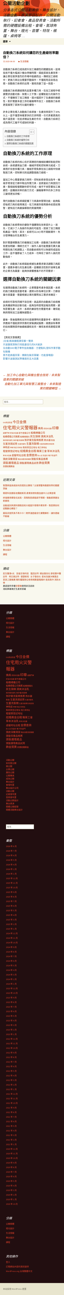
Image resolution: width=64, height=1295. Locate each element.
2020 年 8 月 (11, 1167)
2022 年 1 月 (11, 1089)
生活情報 (24, 61)
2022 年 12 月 (12, 1039)
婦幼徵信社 (45, 573)
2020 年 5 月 (11, 1181)
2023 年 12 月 (12, 988)
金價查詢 (31, 455)
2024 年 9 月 (11, 947)
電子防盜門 (52, 455)
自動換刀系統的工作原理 (18, 136)
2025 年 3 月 (11, 919)
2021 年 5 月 (11, 1126)
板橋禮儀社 (25, 436)
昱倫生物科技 (22, 573)
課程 (5, 554)
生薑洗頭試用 (10, 443)
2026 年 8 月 (11, 846)
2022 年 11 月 (12, 1043)
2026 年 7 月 (11, 851)
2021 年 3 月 (11, 1135)
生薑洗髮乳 (22, 444)
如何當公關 (11, 763)
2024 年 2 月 (11, 979)
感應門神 (6, 433)
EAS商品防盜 (7, 423)
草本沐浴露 (7, 456)
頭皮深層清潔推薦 (24, 459)
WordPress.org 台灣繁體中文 (19, 1271)
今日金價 (19, 422)
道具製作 (50, 579)
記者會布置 (11, 794)
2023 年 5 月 (11, 1016)
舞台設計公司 (12, 788)
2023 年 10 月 (12, 993)
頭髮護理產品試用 (29, 462)
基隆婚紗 (41, 579)
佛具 (40, 428)
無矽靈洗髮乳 (8, 440)
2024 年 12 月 (12, 933)
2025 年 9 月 (11, 892)
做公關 (9, 766)
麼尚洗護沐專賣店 (50, 576)
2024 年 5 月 (11, 965)
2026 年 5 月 (11, 860)
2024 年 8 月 (11, 951)
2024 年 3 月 (11, 974)
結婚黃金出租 (28, 451)
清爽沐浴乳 (47, 436)
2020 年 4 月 (11, 1185)
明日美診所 (13, 576)
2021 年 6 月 (11, 1121)
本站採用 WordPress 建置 (14, 1289)
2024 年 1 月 (11, 984)
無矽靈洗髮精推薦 (33, 440)
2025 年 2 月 (11, 924)
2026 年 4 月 (11, 864)
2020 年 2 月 (11, 1195)
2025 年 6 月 (11, 906)
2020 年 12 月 (12, 1149)
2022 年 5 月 (11, 1071)
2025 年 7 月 (11, 901)
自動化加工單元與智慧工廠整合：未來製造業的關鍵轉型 (32, 386)
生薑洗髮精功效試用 (46, 444)
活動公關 (10, 760)
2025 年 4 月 (11, 915)
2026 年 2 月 (11, 869)
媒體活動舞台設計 (14, 809)
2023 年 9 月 (11, 997)
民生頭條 (35, 436)
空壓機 (18, 586)
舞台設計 (7, 549)
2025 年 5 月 (11, 910)
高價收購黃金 (9, 466)
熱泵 (53, 440)
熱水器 (47, 440)
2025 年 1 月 (11, 928)
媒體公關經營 (12, 806)
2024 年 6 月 (11, 961)
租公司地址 (18, 448)
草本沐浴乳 (53, 451)
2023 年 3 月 (11, 1025)
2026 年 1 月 (11, 873)
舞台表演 (10, 803)
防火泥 (40, 456)
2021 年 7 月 (11, 1117)
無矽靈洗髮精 (18, 440)
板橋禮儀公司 (38, 432)
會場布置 (10, 785)
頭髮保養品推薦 (39, 458)
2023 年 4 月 (11, 1020)
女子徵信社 (35, 576)
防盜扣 (45, 456)
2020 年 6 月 (11, 1176)
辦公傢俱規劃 (30, 579)
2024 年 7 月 (11, 956)
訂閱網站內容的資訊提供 (17, 1266)
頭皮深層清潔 (10, 458)
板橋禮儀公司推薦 (11, 436)
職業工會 (42, 451)
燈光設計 (7, 540)
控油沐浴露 (14, 433)
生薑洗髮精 (32, 443)
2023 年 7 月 (11, 1006)
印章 (55, 428)
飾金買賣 (44, 463)
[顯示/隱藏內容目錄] (30, 131)
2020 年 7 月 (11, 1172)
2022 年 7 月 (11, 1062)
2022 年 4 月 (11, 1075)
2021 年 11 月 (12, 1098)
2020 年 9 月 (11, 1162)
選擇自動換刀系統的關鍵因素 (20, 143)
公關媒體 (7, 536)
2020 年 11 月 (12, 1153)
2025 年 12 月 (12, 878)
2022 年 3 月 (11, 1080)
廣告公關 (10, 772)
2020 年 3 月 (11, 1190)
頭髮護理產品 (11, 463)
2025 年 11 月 (12, 883)
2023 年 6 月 (11, 1011)
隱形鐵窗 (20, 579)
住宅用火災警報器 (20, 427)
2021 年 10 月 (12, 1103)
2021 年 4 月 (11, 1130)
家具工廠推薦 (9, 579)
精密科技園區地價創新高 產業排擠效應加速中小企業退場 (29, 493)
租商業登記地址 (30, 447)
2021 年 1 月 (11, 1144)
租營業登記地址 (11, 451)
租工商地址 (42, 447)
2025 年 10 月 (12, 887)
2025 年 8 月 (11, 896)
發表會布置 (11, 797)
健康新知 (25, 576)
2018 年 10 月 (12, 1204)
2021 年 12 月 (12, 1094)
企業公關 (10, 769)
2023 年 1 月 (11, 1034)
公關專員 (10, 775)
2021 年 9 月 (11, 1107)
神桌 (12, 447)
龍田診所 (35, 573)
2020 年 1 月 (11, 1199)
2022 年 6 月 (11, 1066)
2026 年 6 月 (11, 855)
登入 (8, 1262)
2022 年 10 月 (12, 1048)
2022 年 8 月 (11, 1057)
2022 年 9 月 (11, 1052)
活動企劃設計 (12, 800)
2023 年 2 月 (11, 1029)
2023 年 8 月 (11, 1002)
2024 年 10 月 (12, 942)
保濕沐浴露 (47, 429)
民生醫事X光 (8, 573)
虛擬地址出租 (19, 455)
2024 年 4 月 (11, 970)
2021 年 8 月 (11, 1112)
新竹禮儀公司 (24, 433)
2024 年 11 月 (12, 938)
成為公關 (10, 778)
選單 (5, 41)
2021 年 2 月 (11, 1139)
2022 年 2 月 (11, 1084)
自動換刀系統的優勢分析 (18, 140)
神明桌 (6, 447)
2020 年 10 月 (12, 1158)
